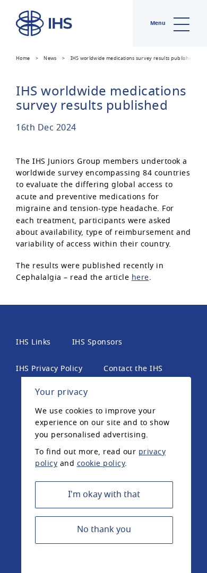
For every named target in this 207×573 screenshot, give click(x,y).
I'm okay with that (104, 494)
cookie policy (101, 463)
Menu (158, 23)
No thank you (104, 529)
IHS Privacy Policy (49, 368)
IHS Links (33, 342)
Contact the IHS (133, 368)
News (50, 58)
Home (23, 58)
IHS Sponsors (97, 342)
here (140, 277)
